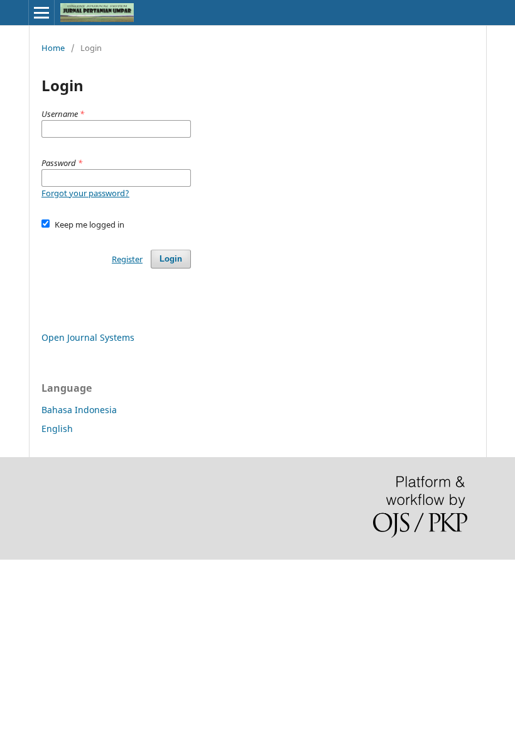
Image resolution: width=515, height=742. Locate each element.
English (57, 429)
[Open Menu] (41, 12)
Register (127, 259)
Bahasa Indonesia (79, 410)
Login (171, 258)
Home (53, 47)
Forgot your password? (85, 193)
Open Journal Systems (87, 337)
